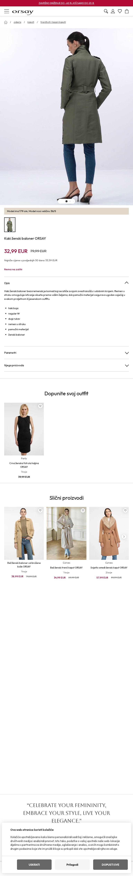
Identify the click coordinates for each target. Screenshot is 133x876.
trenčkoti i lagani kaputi (53, 22)
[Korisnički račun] (113, 11)
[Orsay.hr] (23, 11)
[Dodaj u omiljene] (40, 406)
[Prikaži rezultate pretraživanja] (106, 11)
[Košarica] (127, 11)
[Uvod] (5, 22)
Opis (7, 283)
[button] (66, 201)
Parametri (10, 352)
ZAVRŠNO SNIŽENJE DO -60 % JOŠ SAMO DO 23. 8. (66, 3)
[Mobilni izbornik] (6, 11)
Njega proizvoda (14, 365)
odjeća (17, 22)
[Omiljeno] (120, 11)
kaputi (31, 22)
